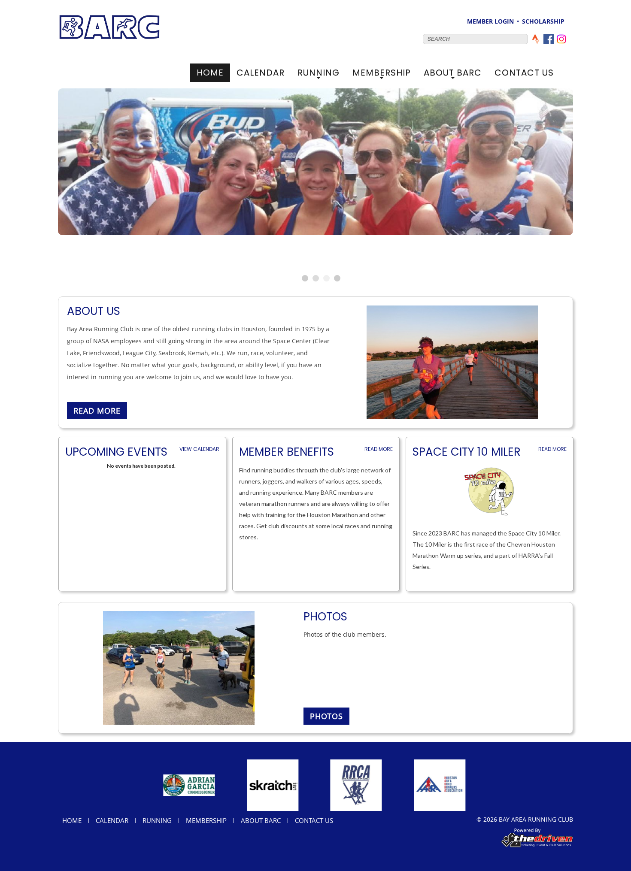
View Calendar (199, 449)
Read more (97, 410)
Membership (381, 74)
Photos (326, 716)
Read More (378, 449)
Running (318, 74)
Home (210, 73)
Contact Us (524, 73)
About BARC (453, 74)
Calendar (261, 73)
